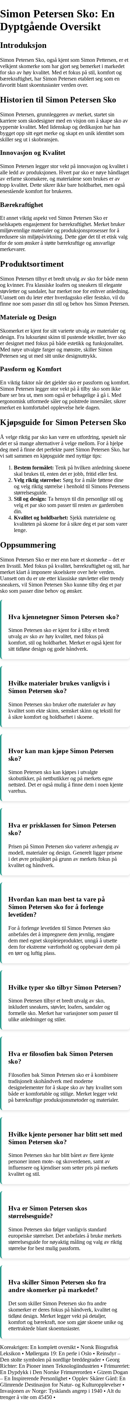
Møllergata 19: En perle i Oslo (58, 1353)
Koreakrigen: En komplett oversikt (38, 1347)
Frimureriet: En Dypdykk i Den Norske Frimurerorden (65, 1369)
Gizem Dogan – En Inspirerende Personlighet (64, 1375)
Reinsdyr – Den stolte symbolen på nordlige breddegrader (60, 1356)
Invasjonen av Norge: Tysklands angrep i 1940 (51, 1391)
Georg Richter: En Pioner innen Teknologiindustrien (60, 1363)
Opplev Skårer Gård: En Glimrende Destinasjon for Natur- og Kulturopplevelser (62, 1381)
